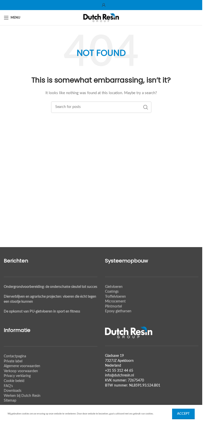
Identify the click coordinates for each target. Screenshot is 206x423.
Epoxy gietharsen (118, 311)
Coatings (112, 291)
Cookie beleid (14, 381)
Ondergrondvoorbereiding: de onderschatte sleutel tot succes (50, 287)
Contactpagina (15, 356)
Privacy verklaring (17, 376)
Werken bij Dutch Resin (22, 396)
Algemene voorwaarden (22, 366)
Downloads (12, 391)
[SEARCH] (145, 107)
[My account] (103, 5)
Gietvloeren (114, 287)
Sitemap (10, 400)
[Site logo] (101, 17)
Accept (183, 413)
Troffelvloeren (115, 296)
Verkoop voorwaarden (21, 371)
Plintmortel (113, 306)
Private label (13, 361)
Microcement (115, 301)
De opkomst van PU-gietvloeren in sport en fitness (42, 311)
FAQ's (8, 386)
